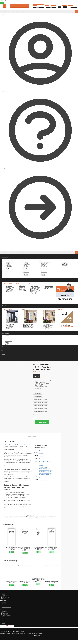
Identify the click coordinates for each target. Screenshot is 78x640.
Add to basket (42, 422)
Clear (33, 414)
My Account (4, 14)
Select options (11, 551)
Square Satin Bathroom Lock (24, 581)
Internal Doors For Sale (9, 361)
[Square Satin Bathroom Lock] (25, 572)
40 (40, 477)
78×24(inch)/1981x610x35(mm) (45, 468)
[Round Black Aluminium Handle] (51, 572)
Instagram (4, 621)
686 (43, 461)
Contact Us (4, 91)
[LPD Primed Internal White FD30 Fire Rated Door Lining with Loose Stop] (38, 570)
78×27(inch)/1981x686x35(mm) (45, 470)
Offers (3, 598)
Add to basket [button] (11, 584)
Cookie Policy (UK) (6, 616)
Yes (39, 458)
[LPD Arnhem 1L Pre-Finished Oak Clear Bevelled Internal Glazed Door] (25, 537)
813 (49, 461)
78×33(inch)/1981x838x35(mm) (45, 473)
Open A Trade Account (6, 607)
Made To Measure (5, 603)
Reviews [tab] (34, 436)
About (3, 594)
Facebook (4, 620)
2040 (45, 480)
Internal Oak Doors (18, 361)
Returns (3, 605)
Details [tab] (29, 436)
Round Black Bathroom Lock (11, 581)
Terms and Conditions (6, 615)
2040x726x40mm (42, 465)
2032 (42, 480)
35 (39, 477)
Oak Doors (26, 517)
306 (39, 461)
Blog (3, 596)
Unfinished (41, 456)
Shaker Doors (44, 516)
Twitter (3, 623)
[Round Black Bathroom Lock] (11, 572)
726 (45, 461)
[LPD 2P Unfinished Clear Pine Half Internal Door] (38, 537)
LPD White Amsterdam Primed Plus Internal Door (11, 548)
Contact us (4, 595)
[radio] (37, 394)
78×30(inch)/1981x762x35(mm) (45, 471)
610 (41, 461)
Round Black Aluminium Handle (51, 581)
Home (3, 361)
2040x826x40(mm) (42, 467)
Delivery (4, 602)
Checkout (4, 168)
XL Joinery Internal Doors (51, 516)
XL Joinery (41, 453)
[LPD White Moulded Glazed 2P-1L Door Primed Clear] (51, 537)
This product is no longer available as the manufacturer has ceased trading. (41, 517)
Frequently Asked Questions (7, 604)
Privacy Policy (5, 614)
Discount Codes (5, 597)
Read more (38, 583)
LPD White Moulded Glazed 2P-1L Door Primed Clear (51, 548)
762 (47, 461)
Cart (3, 612)
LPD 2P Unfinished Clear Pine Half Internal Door (38, 548)
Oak (40, 450)
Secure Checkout (5, 613)
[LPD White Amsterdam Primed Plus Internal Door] (11, 537)
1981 (40, 480)
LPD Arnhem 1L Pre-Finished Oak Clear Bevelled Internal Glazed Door (24, 548)
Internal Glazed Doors (30, 516)
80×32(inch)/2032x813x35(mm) (45, 474)
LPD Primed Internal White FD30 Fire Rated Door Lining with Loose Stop (38, 579)
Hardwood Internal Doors (13, 516)
